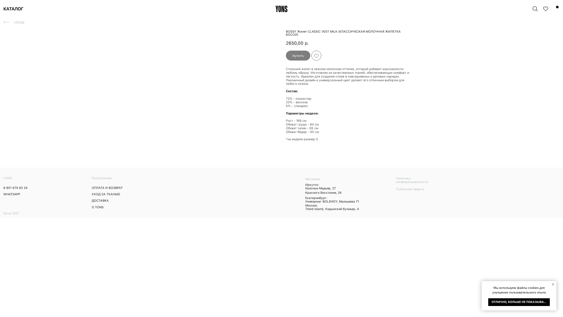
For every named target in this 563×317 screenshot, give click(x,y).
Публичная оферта (410, 189)
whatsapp (11, 194)
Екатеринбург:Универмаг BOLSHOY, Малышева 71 (332, 199)
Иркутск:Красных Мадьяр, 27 (320, 186)
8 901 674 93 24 (15, 188)
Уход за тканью (106, 194)
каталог (13, 8)
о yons (98, 207)
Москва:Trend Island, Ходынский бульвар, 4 (332, 207)
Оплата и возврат (107, 188)
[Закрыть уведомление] (553, 284)
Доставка (100, 200)
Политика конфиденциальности (412, 180)
